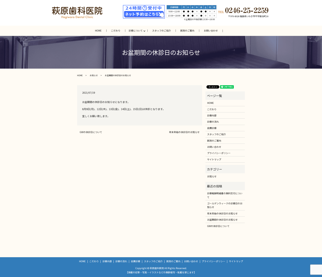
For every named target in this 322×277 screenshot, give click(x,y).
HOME (98, 30)
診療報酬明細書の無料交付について (224, 195)
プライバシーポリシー (219, 153)
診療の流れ (213, 121)
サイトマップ (214, 159)
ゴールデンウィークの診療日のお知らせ (224, 205)
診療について (136, 30)
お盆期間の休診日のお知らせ (222, 219)
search (229, 30)
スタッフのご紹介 (161, 30)
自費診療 (212, 128)
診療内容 (212, 115)
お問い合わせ (211, 30)
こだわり (115, 30)
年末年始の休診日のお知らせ (184, 132)
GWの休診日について (91, 132)
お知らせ (94, 75)
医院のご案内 (187, 30)
